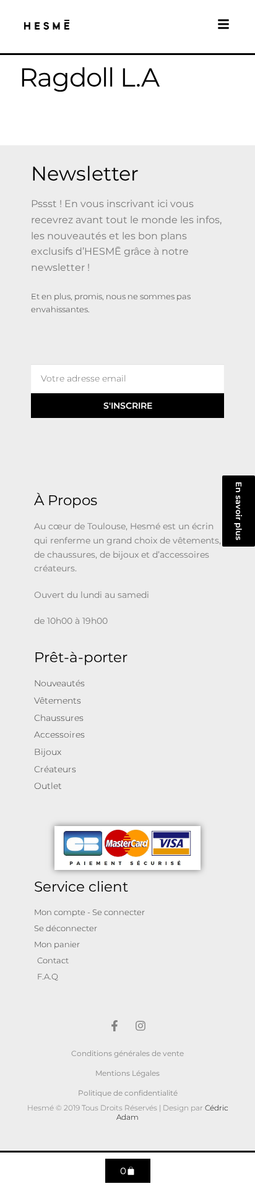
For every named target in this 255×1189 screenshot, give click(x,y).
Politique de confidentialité (128, 1092)
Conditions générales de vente (127, 1053)
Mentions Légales (127, 1073)
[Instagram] (140, 1025)
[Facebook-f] (114, 1025)
